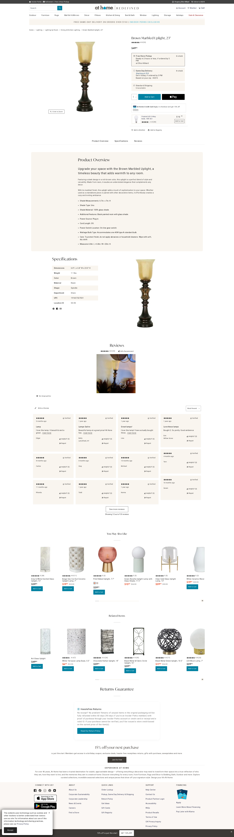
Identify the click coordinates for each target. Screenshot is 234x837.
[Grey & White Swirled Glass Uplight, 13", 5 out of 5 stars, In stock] (45, 559)
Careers (72, 808)
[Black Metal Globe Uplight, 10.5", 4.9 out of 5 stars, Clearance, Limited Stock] (170, 641)
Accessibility (151, 803)
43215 (155, 78)
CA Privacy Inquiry (153, 822)
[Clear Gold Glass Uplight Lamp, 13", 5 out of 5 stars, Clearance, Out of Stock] (170, 559)
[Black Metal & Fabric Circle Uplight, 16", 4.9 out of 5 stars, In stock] (138, 641)
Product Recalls (152, 813)
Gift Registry (107, 813)
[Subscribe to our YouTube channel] (54, 790)
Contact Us (150, 794)
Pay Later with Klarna (185, 812)
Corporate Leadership (78, 799)
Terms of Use (151, 817)
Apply (178, 803)
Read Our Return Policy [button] (90, 731)
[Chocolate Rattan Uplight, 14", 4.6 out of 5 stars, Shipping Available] (107, 641)
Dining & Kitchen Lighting (70, 30)
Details (135, 110)
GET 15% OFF (126, 833)
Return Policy (107, 799)
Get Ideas (106, 803)
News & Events (75, 803)
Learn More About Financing (188, 807)
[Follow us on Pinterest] (49, 790)
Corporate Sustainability (79, 794)
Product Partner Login (155, 799)
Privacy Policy (151, 826)
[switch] (138, 130)
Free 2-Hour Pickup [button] (62, 2)
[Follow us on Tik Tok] (40, 790)
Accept (10, 830)
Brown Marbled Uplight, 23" (151, 38)
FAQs (148, 808)
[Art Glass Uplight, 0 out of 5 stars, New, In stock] (45, 641)
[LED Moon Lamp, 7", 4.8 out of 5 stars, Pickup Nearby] (201, 641)
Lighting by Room (51, 30)
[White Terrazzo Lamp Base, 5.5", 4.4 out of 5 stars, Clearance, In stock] (76, 641)
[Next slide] (202, 600)
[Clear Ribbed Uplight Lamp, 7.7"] (97, 583)
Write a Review (43, 408)
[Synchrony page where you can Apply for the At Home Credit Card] (182, 794)
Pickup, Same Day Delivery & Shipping (118, 794)
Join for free (117, 760)
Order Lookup (107, 790)
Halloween (49, 2)
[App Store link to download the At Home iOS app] (45, 798)
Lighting (39, 30)
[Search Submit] (59, 8)
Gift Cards (106, 808)
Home (31, 30)
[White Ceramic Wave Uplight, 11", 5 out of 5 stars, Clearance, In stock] (201, 559)
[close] (49, 813)
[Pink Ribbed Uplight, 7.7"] (94, 583)
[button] (117, 7)
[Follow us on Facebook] (35, 790)
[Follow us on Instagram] (44, 790)
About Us (73, 790)
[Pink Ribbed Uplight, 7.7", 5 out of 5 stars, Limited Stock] (107, 559)
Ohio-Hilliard (143, 63)
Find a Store (74, 813)
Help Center (151, 790)
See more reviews (117, 509)
